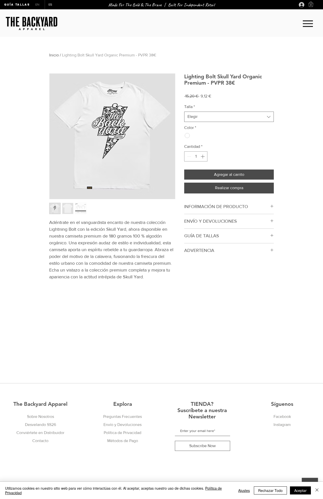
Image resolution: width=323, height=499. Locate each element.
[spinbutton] (196, 156)
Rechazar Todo (270, 490)
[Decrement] (188, 156)
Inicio (54, 55)
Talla (189, 107)
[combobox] (229, 117)
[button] (311, 4)
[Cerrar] (317, 490)
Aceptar (300, 490)
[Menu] (307, 23)
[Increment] (203, 156)
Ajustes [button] (244, 490)
